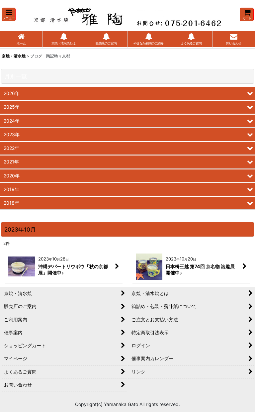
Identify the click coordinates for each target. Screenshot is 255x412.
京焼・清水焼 (14, 55)
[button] (9, 14)
